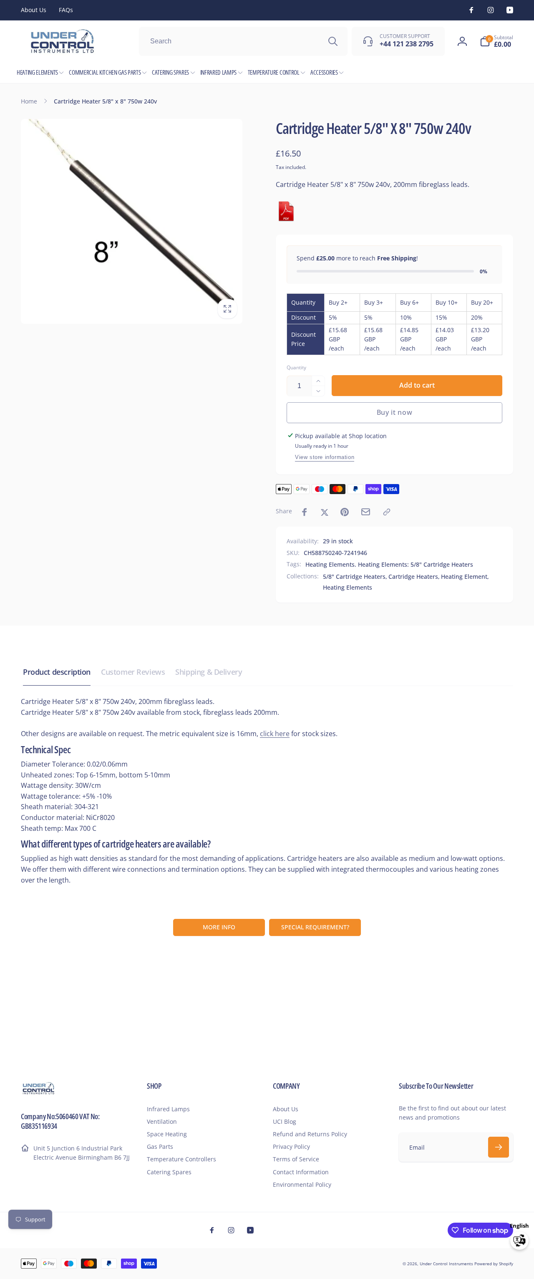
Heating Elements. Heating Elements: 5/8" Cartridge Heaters (389, 564)
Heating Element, (465, 576)
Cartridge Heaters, (414, 576)
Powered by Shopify (493, 1263)
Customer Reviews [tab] (133, 672)
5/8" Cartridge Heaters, (355, 576)
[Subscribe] (498, 1147)
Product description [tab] (57, 672)
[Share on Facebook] (304, 512)
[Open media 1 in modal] (131, 221)
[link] (33, 10)
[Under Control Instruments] (38, 1093)
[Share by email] (365, 512)
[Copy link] (387, 512)
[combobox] (243, 41)
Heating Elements (347, 587)
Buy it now (395, 412)
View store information (324, 457)
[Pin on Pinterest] (344, 512)
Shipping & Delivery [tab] (208, 672)
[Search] (333, 41)
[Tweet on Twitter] (324, 512)
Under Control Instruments (447, 1263)
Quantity (296, 367)
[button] (496, 41)
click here (275, 733)
